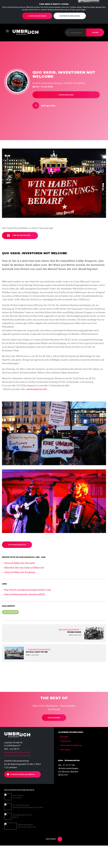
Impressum (65, 741)
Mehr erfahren (54, 717)
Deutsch (86, 2)
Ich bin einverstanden (37, 16)
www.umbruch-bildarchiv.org (17, 755)
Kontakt (64, 736)
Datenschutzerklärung (70, 16)
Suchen (95, 32)
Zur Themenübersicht (17, 545)
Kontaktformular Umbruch (23, 774)
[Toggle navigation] (7, 31)
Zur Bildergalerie (66, 95)
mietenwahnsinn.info (36, 389)
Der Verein (65, 749)
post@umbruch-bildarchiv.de (17, 752)
